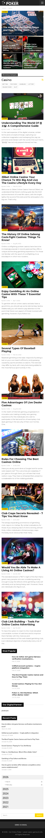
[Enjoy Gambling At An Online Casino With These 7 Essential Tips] (22, 274)
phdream (5, 710)
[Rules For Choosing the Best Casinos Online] (22, 442)
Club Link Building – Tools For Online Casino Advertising (20, 623)
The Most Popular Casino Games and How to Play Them (20, 739)
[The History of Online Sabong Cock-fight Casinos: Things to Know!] (22, 217)
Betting (5, 84)
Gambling (22, 84)
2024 (5, 793)
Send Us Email (21, 825)
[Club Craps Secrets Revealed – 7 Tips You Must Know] (22, 496)
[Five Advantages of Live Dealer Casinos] (22, 386)
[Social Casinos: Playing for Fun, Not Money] (12, 44)
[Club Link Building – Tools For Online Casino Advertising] (22, 605)
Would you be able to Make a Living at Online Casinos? (21, 569)
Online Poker (7, 87)
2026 (5, 777)
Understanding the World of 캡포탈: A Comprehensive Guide (22, 124)
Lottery (31, 84)
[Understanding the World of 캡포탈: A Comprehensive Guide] (22, 106)
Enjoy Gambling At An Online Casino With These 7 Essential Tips (21, 294)
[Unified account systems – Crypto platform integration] (6, 668)
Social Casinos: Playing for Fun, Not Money (11, 48)
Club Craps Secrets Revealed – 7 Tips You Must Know (22, 515)
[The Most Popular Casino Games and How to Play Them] (22, 23)
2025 (5, 789)
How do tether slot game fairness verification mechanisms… (26, 658)
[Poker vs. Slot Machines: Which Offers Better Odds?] (6, 695)
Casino (4, 12)
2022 (5, 802)
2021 (5, 806)
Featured (13, 84)
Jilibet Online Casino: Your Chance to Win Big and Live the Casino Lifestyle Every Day (21, 180)
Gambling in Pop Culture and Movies (14, 758)
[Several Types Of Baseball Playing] (22, 332)
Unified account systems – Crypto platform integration (26, 667)
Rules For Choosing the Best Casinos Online (20, 460)
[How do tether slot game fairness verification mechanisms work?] (6, 659)
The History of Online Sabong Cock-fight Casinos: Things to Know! (21, 237)
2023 (5, 798)
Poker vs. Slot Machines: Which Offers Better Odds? (25, 694)
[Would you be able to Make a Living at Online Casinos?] (22, 551)
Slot (15, 87)
